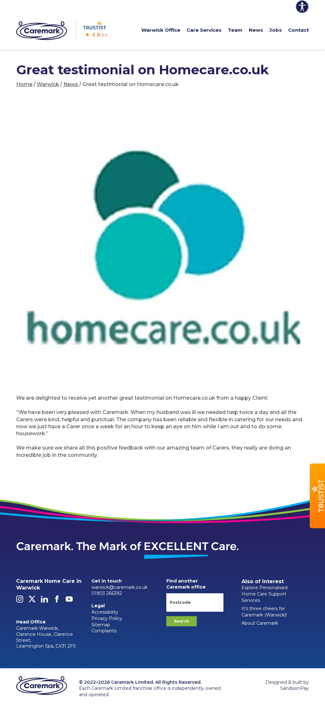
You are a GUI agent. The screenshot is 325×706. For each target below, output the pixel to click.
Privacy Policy (106, 618)
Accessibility (104, 612)
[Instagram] (19, 601)
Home (24, 84)
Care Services (204, 30)
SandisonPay (294, 688)
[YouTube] (69, 601)
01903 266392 (106, 593)
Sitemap (100, 625)
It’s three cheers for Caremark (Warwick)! (264, 612)
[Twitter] (32, 601)
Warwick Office (160, 30)
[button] (317, 495)
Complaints (103, 631)
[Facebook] (56, 601)
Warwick (48, 84)
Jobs (275, 30)
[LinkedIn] (44, 601)
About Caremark (260, 623)
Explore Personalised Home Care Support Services (265, 594)
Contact (298, 30)
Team (235, 30)
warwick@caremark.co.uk (119, 587)
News (256, 30)
